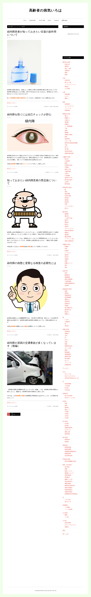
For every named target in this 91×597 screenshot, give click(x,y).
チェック (53, 172)
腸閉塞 (67, 132)
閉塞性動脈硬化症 (70, 283)
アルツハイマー (69, 228)
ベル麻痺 (67, 507)
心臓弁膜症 (68, 171)
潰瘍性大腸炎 (68, 134)
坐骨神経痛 (68, 475)
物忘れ (67, 224)
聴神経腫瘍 (68, 449)
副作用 (51, 106)
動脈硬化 (67, 275)
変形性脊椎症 (68, 487)
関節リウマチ (68, 471)
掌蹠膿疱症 (68, 354)
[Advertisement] (73, 44)
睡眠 (66, 515)
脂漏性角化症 (68, 346)
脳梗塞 (67, 214)
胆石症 (67, 257)
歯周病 (67, 407)
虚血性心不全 (68, 177)
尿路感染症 (68, 295)
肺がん (67, 208)
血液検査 (67, 104)
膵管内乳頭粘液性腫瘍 (71, 143)
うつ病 (67, 517)
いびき (67, 319)
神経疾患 (65, 445)
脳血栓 (67, 222)
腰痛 (66, 469)
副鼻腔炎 (67, 439)
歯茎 (66, 405)
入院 (64, 78)
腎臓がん (67, 314)
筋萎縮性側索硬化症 (70, 451)
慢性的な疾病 (66, 62)
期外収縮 (67, 184)
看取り (67, 98)
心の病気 (65, 513)
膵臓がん (67, 118)
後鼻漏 (67, 441)
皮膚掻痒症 (68, 364)
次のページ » (16, 414)
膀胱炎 (67, 293)
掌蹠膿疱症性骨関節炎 (71, 494)
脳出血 (67, 216)
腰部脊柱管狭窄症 (70, 485)
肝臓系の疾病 (66, 244)
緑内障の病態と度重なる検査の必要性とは (31, 263)
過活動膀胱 (68, 297)
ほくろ (67, 360)
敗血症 (67, 86)
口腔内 (64, 401)
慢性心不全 (68, 169)
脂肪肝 (67, 255)
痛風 (66, 291)
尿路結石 (67, 303)
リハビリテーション (70, 84)
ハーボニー (68, 253)
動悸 (66, 163)
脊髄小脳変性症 (69, 241)
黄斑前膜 (67, 434)
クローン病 (68, 141)
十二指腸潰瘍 (68, 126)
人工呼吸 (67, 88)
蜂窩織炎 (67, 352)
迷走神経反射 (68, 455)
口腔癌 (67, 413)
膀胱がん (67, 299)
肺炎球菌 (67, 193)
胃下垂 (67, 149)
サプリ (67, 96)
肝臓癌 (67, 246)
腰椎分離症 (68, 483)
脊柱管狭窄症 (68, 481)
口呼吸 (67, 411)
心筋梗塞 (67, 161)
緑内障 (16, 106)
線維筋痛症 (68, 453)
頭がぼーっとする (70, 397)
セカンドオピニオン (70, 524)
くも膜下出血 (68, 218)
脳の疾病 (65, 212)
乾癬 (66, 344)
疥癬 (66, 342)
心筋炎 (67, 182)
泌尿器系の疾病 (67, 289)
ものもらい (68, 429)
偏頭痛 (67, 234)
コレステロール (69, 106)
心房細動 (67, 175)
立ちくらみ (68, 374)
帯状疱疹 (67, 331)
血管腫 (67, 285)
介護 (64, 92)
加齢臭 (67, 527)
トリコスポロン (69, 206)
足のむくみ (68, 501)
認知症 (67, 226)
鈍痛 (66, 74)
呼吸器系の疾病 (67, 187)
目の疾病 (65, 421)
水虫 (66, 335)
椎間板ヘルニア (69, 473)
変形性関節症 (68, 489)
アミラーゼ (68, 108)
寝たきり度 (68, 82)
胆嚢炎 (67, 259)
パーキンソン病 (69, 239)
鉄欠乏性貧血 (68, 395)
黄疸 (66, 267)
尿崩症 (67, 305)
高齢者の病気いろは (45, 10)
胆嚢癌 (67, 124)
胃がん (67, 116)
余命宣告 (67, 80)
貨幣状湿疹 (68, 356)
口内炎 (67, 416)
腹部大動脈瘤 (68, 279)
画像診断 (67, 110)
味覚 (66, 403)
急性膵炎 (67, 139)
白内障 (67, 423)
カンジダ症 (68, 348)
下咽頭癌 (67, 321)
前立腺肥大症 (68, 307)
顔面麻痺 (65, 505)
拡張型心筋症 (68, 165)
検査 (54, 334)
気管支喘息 (68, 195)
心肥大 (67, 173)
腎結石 (67, 312)
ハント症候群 (68, 509)
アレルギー (66, 368)
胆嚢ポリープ (68, 263)
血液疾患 (65, 393)
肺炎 (66, 191)
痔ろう (67, 340)
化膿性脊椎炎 (68, 492)
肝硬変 (67, 250)
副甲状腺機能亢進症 (70, 461)
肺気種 (67, 198)
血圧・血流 (68, 68)
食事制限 (67, 94)
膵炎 (66, 136)
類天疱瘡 (67, 358)
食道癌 (67, 326)
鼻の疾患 (65, 437)
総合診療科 (68, 522)
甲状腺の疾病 (66, 459)
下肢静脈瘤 (68, 281)
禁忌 (54, 255)
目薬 (54, 106)
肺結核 (67, 200)
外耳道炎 (67, 390)
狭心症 (67, 159)
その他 (64, 520)
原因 (54, 406)
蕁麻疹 (67, 333)
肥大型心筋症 (68, 179)
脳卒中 (67, 220)
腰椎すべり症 (68, 479)
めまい (64, 372)
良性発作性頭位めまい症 (72, 378)
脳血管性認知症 (69, 230)
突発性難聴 (68, 383)
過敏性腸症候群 (69, 153)
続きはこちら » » (11, 103)
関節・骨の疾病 (67, 465)
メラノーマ (68, 362)
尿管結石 (67, 301)
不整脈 (67, 167)
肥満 (66, 72)
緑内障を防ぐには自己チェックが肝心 (29, 114)
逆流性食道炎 (68, 151)
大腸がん (67, 120)
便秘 (66, 130)
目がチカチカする (70, 376)
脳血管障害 (68, 236)
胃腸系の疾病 (66, 114)
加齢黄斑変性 (68, 427)
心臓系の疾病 (66, 157)
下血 (66, 128)
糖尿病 (67, 66)
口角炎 (67, 418)
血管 (66, 273)
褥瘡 (66, 350)
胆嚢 (66, 261)
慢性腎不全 (68, 309)
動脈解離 (67, 277)
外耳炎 (67, 388)
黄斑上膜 (67, 432)
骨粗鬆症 (67, 477)
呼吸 (66, 204)
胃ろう (67, 147)
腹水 (66, 265)
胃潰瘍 (67, 122)
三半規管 (67, 386)
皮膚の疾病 (66, 329)
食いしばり (66, 534)
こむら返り (68, 499)
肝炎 (66, 248)
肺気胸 (67, 202)
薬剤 (64, 530)
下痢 (66, 145)
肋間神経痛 (68, 447)
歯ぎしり (67, 409)
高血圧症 (67, 64)
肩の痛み (67, 467)
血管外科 (65, 271)
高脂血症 (67, 70)
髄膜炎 (67, 232)
